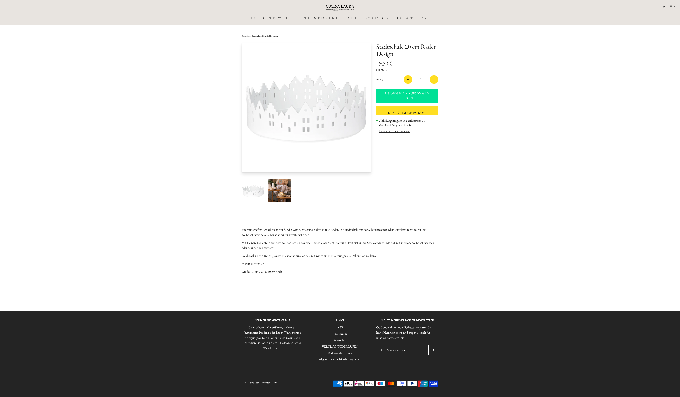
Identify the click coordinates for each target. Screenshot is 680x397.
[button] (253, 190)
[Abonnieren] (433, 350)
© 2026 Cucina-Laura (250, 382)
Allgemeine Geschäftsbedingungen (340, 359)
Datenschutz (340, 340)
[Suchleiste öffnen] (656, 7)
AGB (340, 327)
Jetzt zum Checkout (407, 112)
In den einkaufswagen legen (407, 95)
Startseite (246, 36)
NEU (253, 18)
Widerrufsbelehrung (340, 353)
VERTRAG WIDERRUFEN (340, 346)
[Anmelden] (664, 6)
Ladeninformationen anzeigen (394, 130)
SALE (426, 18)
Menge (380, 79)
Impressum (340, 334)
